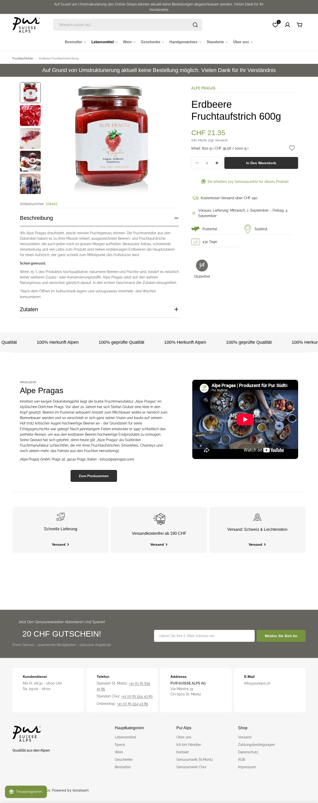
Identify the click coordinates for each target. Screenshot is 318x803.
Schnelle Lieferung (60, 529)
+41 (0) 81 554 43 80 (137, 696)
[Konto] (287, 25)
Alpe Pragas (203, 88)
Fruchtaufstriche (22, 58)
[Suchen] (195, 25)
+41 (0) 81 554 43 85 (132, 704)
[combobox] (127, 25)
